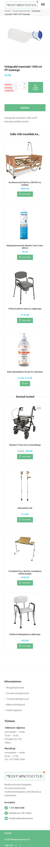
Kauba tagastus (14, 710)
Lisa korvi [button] (26, 194)
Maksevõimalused (15, 704)
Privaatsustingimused (17, 693)
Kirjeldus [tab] (25, 107)
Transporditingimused (17, 699)
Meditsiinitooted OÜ (21, 839)
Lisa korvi (36, 88)
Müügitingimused (15, 687)
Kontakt (7, 833)
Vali (26, 383)
